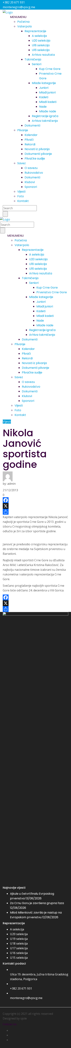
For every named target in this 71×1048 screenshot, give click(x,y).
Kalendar (31, 135)
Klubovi (30, 182)
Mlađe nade (47, 111)
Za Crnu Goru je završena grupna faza (37, 903)
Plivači (29, 140)
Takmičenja (33, 59)
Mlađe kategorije (44, 83)
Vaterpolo (24, 26)
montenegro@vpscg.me (26, 998)
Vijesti (21, 191)
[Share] (35, 512)
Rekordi (30, 144)
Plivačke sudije (35, 158)
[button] (18, 17)
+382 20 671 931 (21, 988)
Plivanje (22, 130)
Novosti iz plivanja (37, 149)
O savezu (31, 168)
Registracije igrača (45, 116)
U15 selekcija (19, 958)
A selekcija (39, 36)
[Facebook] (35, 500)
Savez (21, 163)
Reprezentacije (35, 31)
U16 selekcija (41, 50)
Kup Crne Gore (49, 69)
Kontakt (23, 201)
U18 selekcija (41, 45)
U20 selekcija (41, 40)
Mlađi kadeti (47, 102)
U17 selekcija (19, 948)
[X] (35, 506)
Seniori (36, 64)
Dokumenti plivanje (38, 154)
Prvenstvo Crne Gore (51, 292)
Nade (43, 107)
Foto (20, 196)
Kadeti (43, 97)
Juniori (43, 88)
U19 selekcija (19, 939)
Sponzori (31, 187)
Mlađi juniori (47, 92)
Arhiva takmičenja (45, 121)
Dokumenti (32, 125)
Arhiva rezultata (43, 55)
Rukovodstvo (34, 173)
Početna (23, 22)
